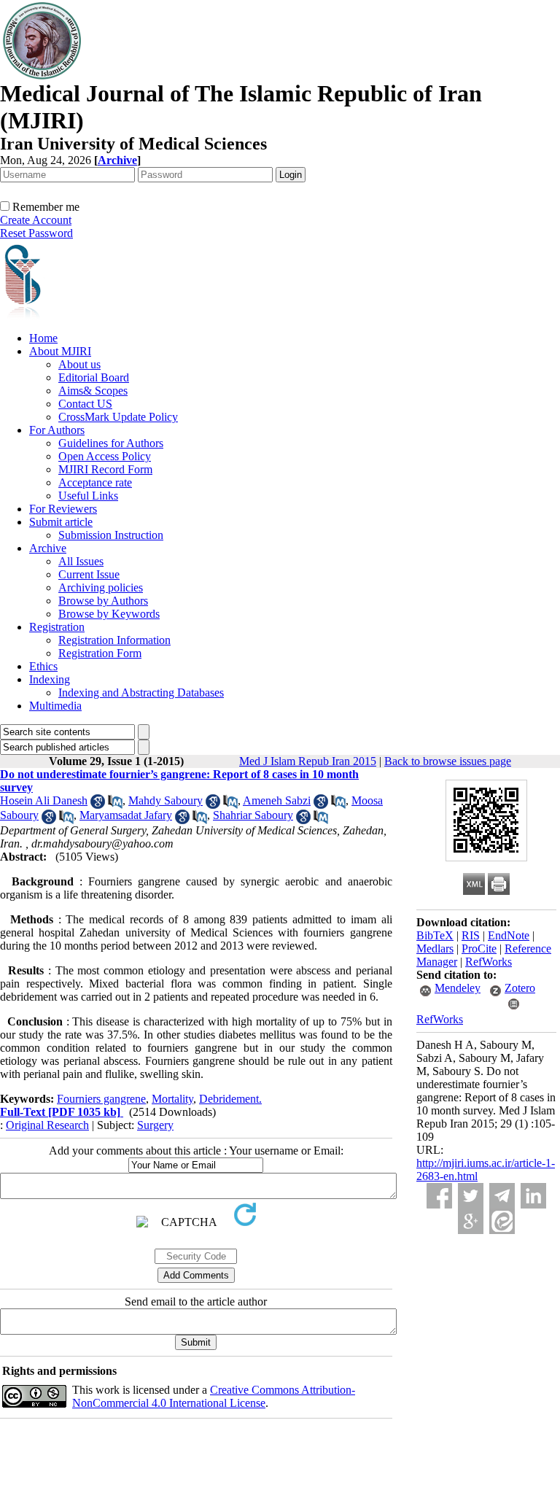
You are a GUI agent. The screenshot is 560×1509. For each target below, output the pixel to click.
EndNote (508, 935)
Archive (47, 548)
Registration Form (99, 653)
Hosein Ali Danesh (44, 800)
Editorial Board (93, 377)
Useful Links (88, 495)
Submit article (61, 522)
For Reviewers (63, 509)
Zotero (520, 988)
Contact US (85, 403)
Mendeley (458, 988)
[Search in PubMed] (115, 805)
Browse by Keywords (109, 614)
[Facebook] (439, 1196)
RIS (471, 935)
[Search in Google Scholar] (97, 805)
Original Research (47, 1125)
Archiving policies (100, 587)
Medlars (435, 948)
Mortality (172, 1099)
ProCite (479, 948)
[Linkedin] (533, 1196)
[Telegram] (502, 1196)
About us (79, 364)
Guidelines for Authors (110, 443)
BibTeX (435, 935)
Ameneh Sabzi (277, 800)
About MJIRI (60, 351)
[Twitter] (470, 1196)
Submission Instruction (110, 535)
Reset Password (36, 233)
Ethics (43, 666)
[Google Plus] (470, 1221)
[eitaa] (502, 1221)
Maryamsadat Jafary (125, 815)
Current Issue (89, 574)
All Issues (81, 561)
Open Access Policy (104, 456)
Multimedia (55, 705)
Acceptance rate (95, 482)
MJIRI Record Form (105, 469)
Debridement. (230, 1099)
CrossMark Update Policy (118, 417)
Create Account (35, 220)
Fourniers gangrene (101, 1099)
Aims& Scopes (93, 390)
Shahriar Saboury (253, 815)
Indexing (49, 679)
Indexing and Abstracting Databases (141, 692)
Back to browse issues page (447, 761)
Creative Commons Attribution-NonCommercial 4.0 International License (213, 1396)
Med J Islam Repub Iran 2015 (307, 761)
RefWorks (488, 961)
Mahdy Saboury (165, 800)
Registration (57, 627)
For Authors (57, 430)
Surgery (155, 1125)
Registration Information (114, 640)
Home (43, 338)
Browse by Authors (103, 600)
